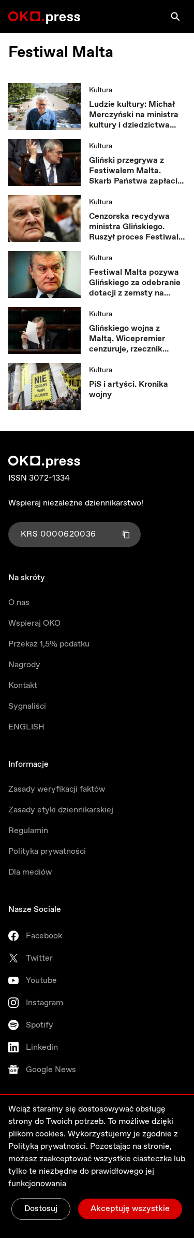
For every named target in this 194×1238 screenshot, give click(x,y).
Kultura (100, 90)
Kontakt (22, 685)
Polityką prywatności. (48, 1146)
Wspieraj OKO (34, 623)
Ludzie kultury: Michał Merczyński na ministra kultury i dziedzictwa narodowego (133, 115)
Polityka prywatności (47, 851)
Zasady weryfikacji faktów (56, 789)
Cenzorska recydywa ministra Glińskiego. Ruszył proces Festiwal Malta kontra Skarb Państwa (133, 227)
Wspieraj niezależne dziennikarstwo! (75, 503)
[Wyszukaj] (175, 16)
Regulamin (28, 830)
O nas (18, 602)
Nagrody (24, 664)
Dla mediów (30, 872)
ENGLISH (26, 727)
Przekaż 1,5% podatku (48, 644)
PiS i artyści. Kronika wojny (128, 389)
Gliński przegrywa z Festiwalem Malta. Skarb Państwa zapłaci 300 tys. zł (133, 171)
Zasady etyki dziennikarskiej (60, 810)
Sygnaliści (27, 706)
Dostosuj (40, 1208)
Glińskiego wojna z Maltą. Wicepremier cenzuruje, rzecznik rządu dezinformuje (127, 339)
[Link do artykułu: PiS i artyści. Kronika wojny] (44, 386)
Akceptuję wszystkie (130, 1208)
